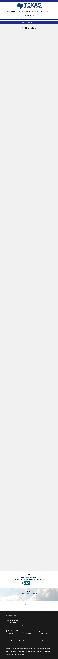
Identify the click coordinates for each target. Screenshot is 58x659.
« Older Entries (8, 567)
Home (8, 11)
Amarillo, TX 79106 (12, 633)
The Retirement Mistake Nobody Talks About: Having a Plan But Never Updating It (25, 412)
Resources (47, 11)
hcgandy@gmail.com (29, 633)
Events (24, 640)
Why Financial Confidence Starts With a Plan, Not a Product (20, 364)
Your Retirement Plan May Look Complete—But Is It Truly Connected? (23, 104)
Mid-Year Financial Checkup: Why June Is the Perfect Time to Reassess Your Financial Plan (27, 428)
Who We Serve (34, 11)
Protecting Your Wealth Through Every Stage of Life (18, 538)
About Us (13, 11)
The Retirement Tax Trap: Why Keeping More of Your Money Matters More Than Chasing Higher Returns (28, 396)
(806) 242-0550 (44, 633)
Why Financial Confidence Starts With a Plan (17, 522)
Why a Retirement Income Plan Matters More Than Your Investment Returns (24, 380)
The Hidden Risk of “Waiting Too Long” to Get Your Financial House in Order (24, 554)
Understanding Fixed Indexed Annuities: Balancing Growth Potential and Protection (25, 491)
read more (10, 69)
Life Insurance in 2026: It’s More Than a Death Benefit (19, 235)
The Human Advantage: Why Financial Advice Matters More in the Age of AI (24, 148)
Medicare (26, 11)
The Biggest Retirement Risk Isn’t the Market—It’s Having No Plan (22, 321)
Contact (32, 15)
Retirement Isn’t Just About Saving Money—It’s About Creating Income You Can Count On (27, 444)
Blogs (41, 11)
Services (20, 11)
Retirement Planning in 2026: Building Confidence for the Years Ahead (23, 475)
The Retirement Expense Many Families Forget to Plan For (20, 61)
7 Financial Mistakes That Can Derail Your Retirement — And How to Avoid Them (25, 459)
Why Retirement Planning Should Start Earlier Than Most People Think (23, 507)
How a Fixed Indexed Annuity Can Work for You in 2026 (19, 278)
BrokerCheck (32, 644)
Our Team (11, 640)
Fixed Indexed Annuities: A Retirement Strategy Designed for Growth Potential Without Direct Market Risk (28, 192)
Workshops (26, 15)
